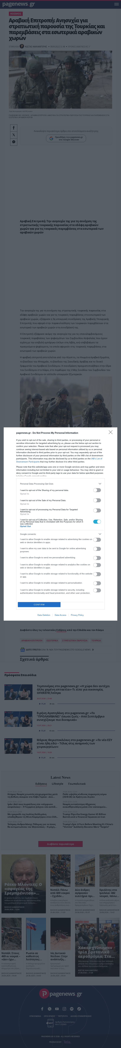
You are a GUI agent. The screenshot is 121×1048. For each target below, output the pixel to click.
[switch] (97, 490)
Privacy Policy (77, 615)
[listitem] (60, 483)
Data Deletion (43, 615)
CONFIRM (39, 605)
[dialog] (60, 524)
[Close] (111, 433)
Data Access (60, 615)
